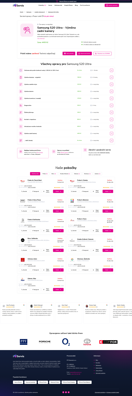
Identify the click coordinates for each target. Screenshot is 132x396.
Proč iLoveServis (85, 5)
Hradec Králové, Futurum (85, 239)
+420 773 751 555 (77, 264)
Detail (57, 191)
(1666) (62, 246)
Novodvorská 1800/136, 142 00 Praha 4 (36, 201)
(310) (62, 207)
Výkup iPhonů (99, 370)
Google (41, 152)
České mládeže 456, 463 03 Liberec (35, 280)
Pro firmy (98, 362)
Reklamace (98, 365)
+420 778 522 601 (77, 244)
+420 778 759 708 (81, 207)
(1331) (111, 187)
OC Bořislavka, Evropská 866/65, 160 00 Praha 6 (38, 221)
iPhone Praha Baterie (84, 382)
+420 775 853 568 (77, 185)
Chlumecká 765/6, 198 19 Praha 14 (35, 182)
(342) (62, 227)
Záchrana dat (58, 5)
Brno (54, 173)
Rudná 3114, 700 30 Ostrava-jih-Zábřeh (36, 260)
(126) (62, 187)
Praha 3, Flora (81, 219)
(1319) (111, 227)
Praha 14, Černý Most (35, 180)
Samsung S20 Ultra (53, 12)
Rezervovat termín (85, 53)
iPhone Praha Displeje (69, 382)
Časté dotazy (99, 368)
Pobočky (42, 5)
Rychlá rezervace (112, 5)
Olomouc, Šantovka (83, 259)
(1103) (62, 266)
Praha (45, 173)
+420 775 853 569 (81, 187)
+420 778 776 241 (81, 226)
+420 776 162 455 (28, 225)
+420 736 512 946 (28, 264)
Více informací (41, 38)
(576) (112, 246)
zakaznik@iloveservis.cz (75, 372)
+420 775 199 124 (28, 205)
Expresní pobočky (30, 382)
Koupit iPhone (68, 5)
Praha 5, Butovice (83, 200)
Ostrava (77, 173)
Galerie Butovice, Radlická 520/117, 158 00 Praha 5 (88, 201)
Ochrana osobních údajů (112, 392)
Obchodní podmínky (100, 373)
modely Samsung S (40, 12)
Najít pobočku (70, 53)
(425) (112, 266)
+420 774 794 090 (28, 185)
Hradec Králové (65, 173)
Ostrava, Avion (32, 259)
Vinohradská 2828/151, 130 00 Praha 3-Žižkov (87, 220)
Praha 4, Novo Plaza (34, 200)
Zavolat (25, 191)
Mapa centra (47, 191)
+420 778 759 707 (31, 246)
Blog (76, 5)
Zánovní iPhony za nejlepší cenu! (67, 1)
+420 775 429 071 (28, 284)
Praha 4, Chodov (82, 180)
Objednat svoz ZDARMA (103, 53)
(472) (62, 285)
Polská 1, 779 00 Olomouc (83, 260)
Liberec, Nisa (32, 278)
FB (37, 152)
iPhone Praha (42, 382)
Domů (21, 12)
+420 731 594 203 (28, 244)
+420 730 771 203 (77, 205)
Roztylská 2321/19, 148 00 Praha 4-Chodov (86, 182)
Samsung (28, 12)
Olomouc (87, 173)
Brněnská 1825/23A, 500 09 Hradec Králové (86, 241)
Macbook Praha (55, 382)
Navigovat (36, 191)
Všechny (35, 173)
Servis (50, 5)
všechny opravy (64, 152)
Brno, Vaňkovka (33, 238)
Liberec (97, 173)
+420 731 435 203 (77, 225)
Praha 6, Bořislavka (34, 219)
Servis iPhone (18, 382)
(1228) (111, 207)
